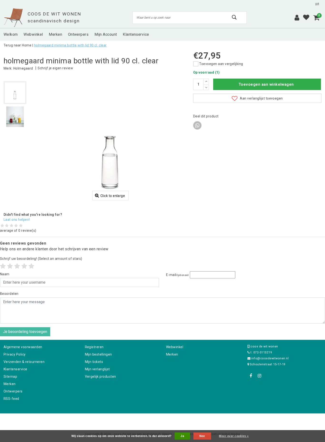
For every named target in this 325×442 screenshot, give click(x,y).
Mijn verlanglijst (97, 369)
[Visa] (178, 419)
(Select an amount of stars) (41, 259)
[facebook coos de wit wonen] (251, 376)
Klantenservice (15, 369)
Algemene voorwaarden (23, 347)
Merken (10, 384)
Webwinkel (174, 347)
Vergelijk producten (100, 376)
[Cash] (132, 419)
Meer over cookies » (234, 436)
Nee (202, 436)
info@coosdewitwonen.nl (270, 358)
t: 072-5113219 (261, 352)
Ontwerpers (13, 391)
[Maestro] (193, 419)
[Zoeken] (235, 17)
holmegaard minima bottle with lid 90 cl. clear (70, 45)
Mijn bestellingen (98, 354)
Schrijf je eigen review (55, 68)
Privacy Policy (15, 354)
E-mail (177, 275)
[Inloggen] (297, 17)
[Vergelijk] (318, 4)
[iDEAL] (147, 419)
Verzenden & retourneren (24, 362)
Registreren (94, 347)
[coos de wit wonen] (13, 18)
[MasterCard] (163, 419)
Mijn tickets (94, 362)
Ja (182, 436)
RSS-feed (11, 399)
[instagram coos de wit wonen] (259, 376)
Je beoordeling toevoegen (25, 331)
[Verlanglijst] (306, 17)
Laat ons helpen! (17, 219)
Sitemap (10, 376)
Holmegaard (23, 68)
